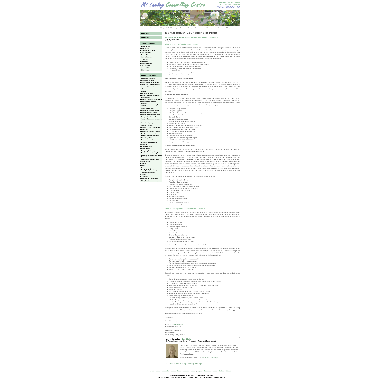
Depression (144, 129)
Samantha (165, 371)
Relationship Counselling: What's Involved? (151, 156)
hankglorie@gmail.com (177, 324)
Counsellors (148, 43)
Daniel (179, 371)
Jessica (186, 371)
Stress (143, 165)
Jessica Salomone (146, 57)
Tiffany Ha (144, 59)
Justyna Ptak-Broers (147, 68)
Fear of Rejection (146, 138)
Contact (145, 37)
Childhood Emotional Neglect (150, 110)
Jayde (200, 371)
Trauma (143, 174)
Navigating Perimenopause (149, 151)
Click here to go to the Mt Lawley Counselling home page (183, 364)
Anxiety (143, 91)
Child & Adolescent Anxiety (149, 104)
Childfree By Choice (147, 108)
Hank (158, 371)
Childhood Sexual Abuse (149, 112)
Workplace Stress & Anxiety (149, 181)
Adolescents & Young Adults (150, 82)
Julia (173, 371)
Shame (143, 163)
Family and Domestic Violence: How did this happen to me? (150, 134)
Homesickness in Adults (148, 140)
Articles (148, 75)
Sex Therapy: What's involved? (150, 159)
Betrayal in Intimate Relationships (151, 99)
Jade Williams (145, 65)
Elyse (152, 371)
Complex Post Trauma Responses (151, 117)
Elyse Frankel (145, 46)
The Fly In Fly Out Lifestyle (149, 170)
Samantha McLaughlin (148, 50)
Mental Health (145, 148)
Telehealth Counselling (148, 172)
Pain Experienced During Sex (150, 153)
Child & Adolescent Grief (148, 106)
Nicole (228, 371)
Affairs (143, 89)
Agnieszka (207, 371)
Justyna (221, 371)
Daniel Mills (145, 55)
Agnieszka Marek (146, 63)
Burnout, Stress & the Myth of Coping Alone (150, 96)
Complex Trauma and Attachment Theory (151, 120)
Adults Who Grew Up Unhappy (150, 84)
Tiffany (193, 371)
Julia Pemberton (146, 52)
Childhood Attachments (148, 101)
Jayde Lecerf (145, 61)
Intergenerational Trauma (149, 142)
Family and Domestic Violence (150, 131)
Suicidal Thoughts (147, 168)
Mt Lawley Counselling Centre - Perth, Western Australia (194, 375)
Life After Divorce (146, 146)
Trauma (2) (144, 176)
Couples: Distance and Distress (150, 127)
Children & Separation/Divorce (150, 114)
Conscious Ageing (147, 123)
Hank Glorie (145, 48)
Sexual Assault (145, 161)
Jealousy (144, 144)
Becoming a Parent (147, 93)
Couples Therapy (146, 125)
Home (145, 33)
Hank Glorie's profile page (209, 358)
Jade (215, 371)
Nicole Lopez (145, 70)
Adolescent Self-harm (147, 80)
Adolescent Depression (148, 78)
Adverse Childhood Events (149, 87)
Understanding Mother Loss (149, 178)
